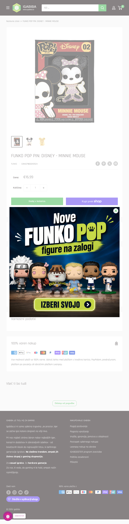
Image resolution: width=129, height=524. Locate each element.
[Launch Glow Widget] (8, 516)
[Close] (116, 211)
